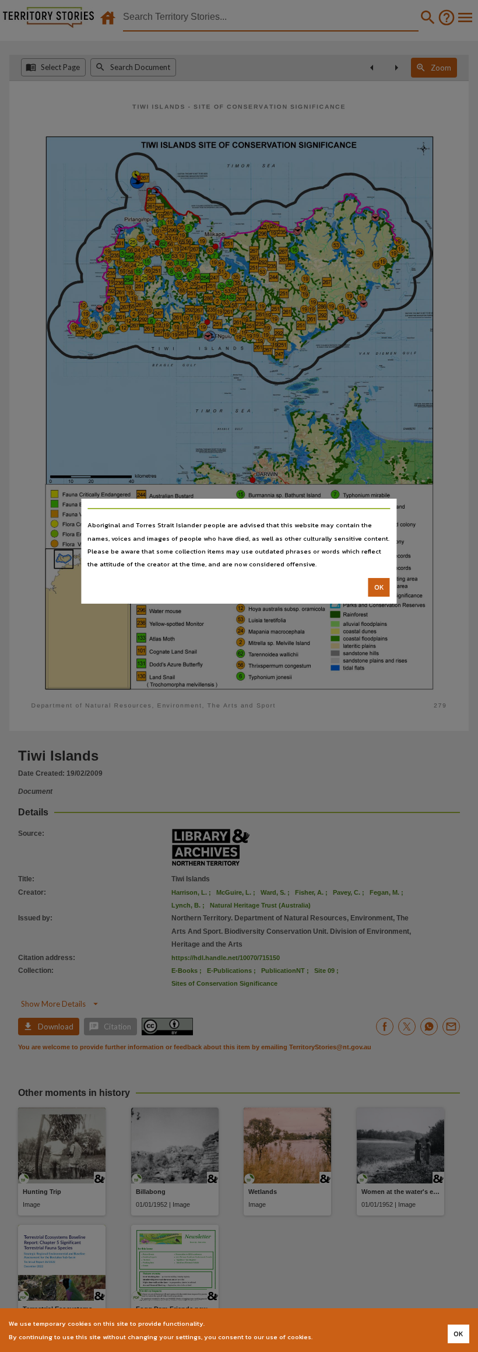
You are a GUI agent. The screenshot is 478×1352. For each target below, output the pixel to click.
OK (379, 587)
